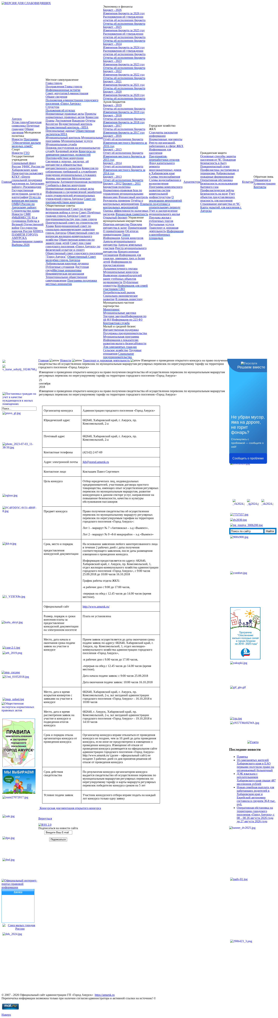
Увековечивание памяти (27, 241)
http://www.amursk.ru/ (96, 606)
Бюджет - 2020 (112, 91)
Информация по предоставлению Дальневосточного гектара (120, 265)
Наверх (6, 1014)
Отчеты (90, 120)
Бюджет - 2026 (112, 10)
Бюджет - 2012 (112, 183)
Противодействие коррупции (65, 158)
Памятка (242, 756)
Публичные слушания (60, 266)
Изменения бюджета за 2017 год (123, 132)
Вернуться (45, 818)
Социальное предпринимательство (118, 355)
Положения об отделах (60, 110)
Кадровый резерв (67, 151)
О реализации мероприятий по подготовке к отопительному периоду (165, 202)
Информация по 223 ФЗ (127, 319)
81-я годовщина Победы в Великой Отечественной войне (27, 222)
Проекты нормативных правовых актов (71, 115)
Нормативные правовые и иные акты (70, 188)
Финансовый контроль (133, 197)
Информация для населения (160, 151)
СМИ (27, 214)
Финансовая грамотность (131, 214)
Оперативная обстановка (216, 180)
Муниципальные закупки (119, 312)
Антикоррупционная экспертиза (81, 181)
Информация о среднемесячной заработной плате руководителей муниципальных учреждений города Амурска (74, 195)
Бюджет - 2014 (112, 163)
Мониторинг (111, 309)
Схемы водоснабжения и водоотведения (165, 181)
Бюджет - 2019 (112, 105)
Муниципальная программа (121, 336)
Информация (111, 238)
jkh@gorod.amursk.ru (96, 462)
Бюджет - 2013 (112, 176)
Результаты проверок (116, 200)
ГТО (27, 152)
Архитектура (191, 181)
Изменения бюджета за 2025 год (123, 30)
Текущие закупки (114, 316)
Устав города (20, 122)
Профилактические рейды (217, 190)
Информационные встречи (63, 89)
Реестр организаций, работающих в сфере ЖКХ (166, 144)
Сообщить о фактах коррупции (66, 185)
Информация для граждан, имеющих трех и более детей (124, 258)
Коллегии (52, 124)
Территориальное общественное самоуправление (66, 278)
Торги (126, 234)
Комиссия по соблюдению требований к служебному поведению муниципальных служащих (72, 172)
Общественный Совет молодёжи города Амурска (71, 258)
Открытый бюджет (115, 217)
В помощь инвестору (129, 299)
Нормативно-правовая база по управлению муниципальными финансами (123, 194)
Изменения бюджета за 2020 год (123, 95)
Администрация (77, 93)
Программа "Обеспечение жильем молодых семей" (26, 143)
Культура (248, 181)
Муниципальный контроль (63, 137)
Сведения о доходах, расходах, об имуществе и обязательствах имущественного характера (67, 165)
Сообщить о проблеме (248, 458)
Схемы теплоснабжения (164, 176)
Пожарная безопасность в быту (218, 161)
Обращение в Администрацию (265, 181)
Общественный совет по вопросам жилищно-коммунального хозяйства (72, 236)
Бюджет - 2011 (131, 183)
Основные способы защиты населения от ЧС (218, 158)
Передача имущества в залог (122, 226)
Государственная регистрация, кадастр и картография (27, 194)
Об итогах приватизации (120, 232)
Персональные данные (60, 130)
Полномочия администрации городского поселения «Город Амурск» (72, 101)
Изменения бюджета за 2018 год (123, 122)
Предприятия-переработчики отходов (164, 158)
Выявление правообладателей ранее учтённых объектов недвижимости (122, 279)
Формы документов (58, 178)
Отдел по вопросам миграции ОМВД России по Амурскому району (26, 202)
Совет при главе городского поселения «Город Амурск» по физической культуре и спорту (73, 246)
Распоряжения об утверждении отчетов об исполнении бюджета (124, 18)
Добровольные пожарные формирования (217, 175)
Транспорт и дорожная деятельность (163, 229)
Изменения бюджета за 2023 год (123, 64)
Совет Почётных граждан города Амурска (73, 214)
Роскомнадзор (32, 186)
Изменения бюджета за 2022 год (123, 74)
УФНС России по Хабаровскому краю (28, 168)
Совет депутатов (56, 93)
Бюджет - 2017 (112, 125)
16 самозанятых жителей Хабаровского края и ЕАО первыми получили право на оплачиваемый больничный (255, 765)
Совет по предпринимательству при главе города (71, 217)
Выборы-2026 (21, 244)
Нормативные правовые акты (65, 113)
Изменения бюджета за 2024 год (123, 47)
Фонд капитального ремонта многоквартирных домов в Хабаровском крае (165, 168)
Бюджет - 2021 (112, 81)
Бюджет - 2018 (112, 115)
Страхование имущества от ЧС (220, 203)
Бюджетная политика (116, 186)
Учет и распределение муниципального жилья (164, 212)
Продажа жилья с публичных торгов (161, 219)
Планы (50, 120)
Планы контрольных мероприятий (126, 205)
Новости (17, 139)
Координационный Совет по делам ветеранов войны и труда (68, 210)
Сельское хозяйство (115, 350)
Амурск (17, 118)
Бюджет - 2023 (112, 61)
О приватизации (113, 231)
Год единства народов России (24, 229)
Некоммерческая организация (65, 273)
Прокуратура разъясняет (27, 173)
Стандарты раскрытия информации (163, 134)
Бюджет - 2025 (112, 27)
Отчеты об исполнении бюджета (124, 23)
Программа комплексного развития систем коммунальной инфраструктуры (165, 192)
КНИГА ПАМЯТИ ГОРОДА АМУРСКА (27, 234)
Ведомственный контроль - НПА (67, 127)
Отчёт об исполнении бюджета (123, 139)
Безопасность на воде (214, 193)
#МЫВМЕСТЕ (21, 217)
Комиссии (92, 117)
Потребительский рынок (119, 292)
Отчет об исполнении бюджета (123, 152)
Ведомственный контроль (75, 124)
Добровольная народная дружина (67, 263)
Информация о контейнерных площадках (166, 234)
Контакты (260, 186)
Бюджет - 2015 (112, 149)
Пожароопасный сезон (215, 166)
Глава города (54, 83)
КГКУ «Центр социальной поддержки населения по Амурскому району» (28, 181)
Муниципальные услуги (77, 141)
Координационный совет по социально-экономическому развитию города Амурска (70, 229)
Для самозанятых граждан (120, 346)
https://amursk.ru (105, 994)
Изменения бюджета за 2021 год (123, 84)
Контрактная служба (116, 323)
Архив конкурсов (132, 238)
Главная (7, 181)
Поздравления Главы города (64, 86)
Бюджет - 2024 (112, 44)
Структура (52, 107)
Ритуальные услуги (161, 224)
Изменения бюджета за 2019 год (123, 112)
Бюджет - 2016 (112, 135)
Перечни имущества (116, 224)
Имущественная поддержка (121, 329)
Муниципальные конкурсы (120, 272)
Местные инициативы (67, 270)
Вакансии (78, 120)
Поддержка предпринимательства (125, 333)
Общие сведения (23, 130)
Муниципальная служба (61, 144)
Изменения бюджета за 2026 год (123, 13)
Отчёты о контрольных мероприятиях (123, 202)
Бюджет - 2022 (112, 71)
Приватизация (137, 227)
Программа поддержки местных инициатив (71, 282)
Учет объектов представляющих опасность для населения (217, 197)
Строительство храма (25, 210)
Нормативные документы (165, 139)
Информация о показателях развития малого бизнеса (120, 341)
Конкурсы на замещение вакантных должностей (71, 153)
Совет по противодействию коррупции (71, 200)
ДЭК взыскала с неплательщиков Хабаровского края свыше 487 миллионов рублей (256, 778)
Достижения (63, 120)
